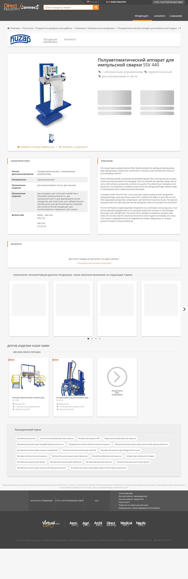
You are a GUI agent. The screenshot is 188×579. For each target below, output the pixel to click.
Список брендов (126, 493)
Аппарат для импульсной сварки (140, 456)
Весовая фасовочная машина (99, 462)
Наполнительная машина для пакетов (79, 450)
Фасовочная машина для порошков (65, 462)
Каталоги (159, 16)
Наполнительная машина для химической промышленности (141, 444)
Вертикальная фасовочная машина (120, 438)
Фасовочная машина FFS (89, 438)
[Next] (184, 309)
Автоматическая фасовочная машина (56, 438)
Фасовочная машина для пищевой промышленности (40, 444)
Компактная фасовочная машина (106, 456)
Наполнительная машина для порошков (69, 456)
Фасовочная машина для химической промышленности (41, 468)
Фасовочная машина (26, 438)
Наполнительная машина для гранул (133, 462)
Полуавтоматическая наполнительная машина (89, 444)
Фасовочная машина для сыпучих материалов (37, 450)
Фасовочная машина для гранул (31, 462)
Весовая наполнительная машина (32, 456)
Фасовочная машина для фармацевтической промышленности (99, 468)
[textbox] (68, 7)
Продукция (141, 16)
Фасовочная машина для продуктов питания (120, 450)
